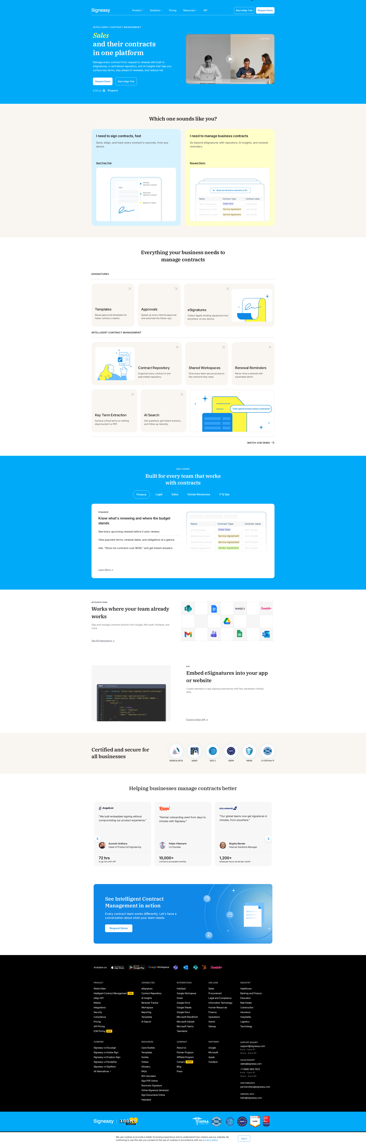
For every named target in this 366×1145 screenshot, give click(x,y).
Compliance (100, 1016)
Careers (181, 1061)
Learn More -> (105, 569)
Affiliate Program (185, 1057)
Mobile (97, 1002)
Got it (244, 1138)
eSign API (98, 998)
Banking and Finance (250, 993)
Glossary (145, 1066)
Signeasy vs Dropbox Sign (107, 1057)
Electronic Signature (151, 1085)
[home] (101, 10)
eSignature (146, 988)
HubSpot (181, 988)
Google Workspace (186, 993)
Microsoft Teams (185, 1026)
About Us (181, 1047)
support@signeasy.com (252, 1046)
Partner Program (185, 1052)
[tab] (141, 494)
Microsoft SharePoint (187, 1016)
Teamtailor (182, 1031)
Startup (212, 1026)
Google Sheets (184, 1007)
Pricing (97, 1021)
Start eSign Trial (244, 10)
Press (179, 1071)
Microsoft (213, 1052)
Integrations (100, 1007)
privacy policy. (210, 1140)
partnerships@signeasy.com (255, 1086)
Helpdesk (146, 1099)
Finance (212, 1012)
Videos (144, 1061)
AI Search (146, 1021)
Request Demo (265, 10)
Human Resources (217, 1007)
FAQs (144, 1071)
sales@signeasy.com (251, 1063)
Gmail (180, 998)
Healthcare (245, 988)
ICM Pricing (100, 1031)
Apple (211, 1057)
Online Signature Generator (155, 1090)
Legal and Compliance (219, 998)
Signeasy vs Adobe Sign (106, 1052)
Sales (211, 988)
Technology (246, 1026)
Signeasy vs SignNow (105, 1066)
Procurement (215, 993)
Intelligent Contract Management (110, 993)
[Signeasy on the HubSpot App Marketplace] (204, 967)
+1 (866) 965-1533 (250, 1069)
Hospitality (245, 1016)
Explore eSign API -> (197, 719)
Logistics (244, 1021)
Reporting (146, 1012)
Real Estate (246, 1002)
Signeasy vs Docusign (105, 1047)
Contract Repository (151, 993)
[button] (137, 10)
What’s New (100, 988)
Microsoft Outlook (186, 1021)
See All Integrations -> (103, 640)
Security (98, 1012)
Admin (211, 1021)
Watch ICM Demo (258, 442)
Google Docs (183, 1012)
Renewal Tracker (150, 1002)
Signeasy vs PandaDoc (105, 1061)
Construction (246, 1007)
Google (212, 1047)
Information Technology (220, 1002)
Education (245, 998)
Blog (179, 1066)
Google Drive (183, 1002)
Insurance (245, 1012)
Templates (146, 1016)
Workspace (147, 1007)
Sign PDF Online (149, 1080)
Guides (145, 1057)
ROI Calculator (148, 1076)
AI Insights (146, 998)
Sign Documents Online (153, 1094)
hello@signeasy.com (251, 1097)
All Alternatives (101, 1071)
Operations (214, 1016)
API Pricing (99, 1026)
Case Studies (148, 1047)
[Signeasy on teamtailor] (215, 967)
